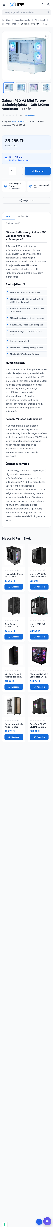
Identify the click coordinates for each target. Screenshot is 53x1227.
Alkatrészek (40, 20)
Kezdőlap (6, 20)
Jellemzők (23, 216)
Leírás (9, 216)
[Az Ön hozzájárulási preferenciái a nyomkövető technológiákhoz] (4, 1224)
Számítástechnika (22, 20)
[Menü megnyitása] (4, 4)
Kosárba (15, 587)
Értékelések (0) (13, 223)
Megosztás (28, 200)
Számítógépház (9, 24)
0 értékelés (30, 115)
